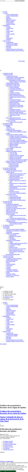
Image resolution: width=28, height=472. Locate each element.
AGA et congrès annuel (12, 14)
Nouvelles (8, 47)
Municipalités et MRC (14, 104)
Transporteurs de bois (14, 115)
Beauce (8, 262)
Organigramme (10, 22)
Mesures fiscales (10, 172)
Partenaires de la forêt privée (16, 106)
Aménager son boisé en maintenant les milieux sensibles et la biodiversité (18, 136)
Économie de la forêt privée (13, 84)
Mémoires (8, 46)
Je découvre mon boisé (11, 76)
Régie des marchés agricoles (16, 112)
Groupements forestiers (15, 99)
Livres (7, 35)
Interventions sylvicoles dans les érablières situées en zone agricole (17, 81)
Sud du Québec (10, 276)
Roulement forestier (14, 191)
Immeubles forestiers (14, 179)
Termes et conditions (10, 471)
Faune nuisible (9, 148)
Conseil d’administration (12, 15)
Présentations (9, 38)
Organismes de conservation (16, 105)
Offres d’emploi (10, 21)
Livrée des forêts (13, 154)
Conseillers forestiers (14, 92)
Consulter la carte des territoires (14, 258)
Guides (8, 32)
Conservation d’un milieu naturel (17, 200)
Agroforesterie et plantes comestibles (15, 77)
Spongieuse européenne (15, 158)
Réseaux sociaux (13, 247)
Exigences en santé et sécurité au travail (16, 208)
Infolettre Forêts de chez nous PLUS (15, 50)
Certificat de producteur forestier (14, 170)
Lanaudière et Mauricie (12, 269)
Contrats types (9, 28)
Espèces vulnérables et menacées (17, 143)
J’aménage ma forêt (8, 73)
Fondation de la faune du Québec (17, 97)
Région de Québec (10, 274)
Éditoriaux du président (12, 43)
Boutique (8, 27)
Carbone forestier (10, 129)
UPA (10, 116)
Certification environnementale (13, 130)
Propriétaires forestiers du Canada (17, 111)
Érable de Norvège (14, 163)
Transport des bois (10, 221)
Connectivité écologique (15, 138)
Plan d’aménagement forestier (13, 117)
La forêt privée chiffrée (12, 45)
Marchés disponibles (11, 209)
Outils (7, 36)
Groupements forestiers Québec (17, 101)
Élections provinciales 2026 (13, 254)
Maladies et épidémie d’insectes (14, 151)
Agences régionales (14, 87)
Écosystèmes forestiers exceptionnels (18, 141)
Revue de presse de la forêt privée (14, 49)
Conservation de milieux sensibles (14, 134)
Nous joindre (21, 61)
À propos (5, 13)
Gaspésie (8, 267)
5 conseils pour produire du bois (17, 218)
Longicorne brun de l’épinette (16, 155)
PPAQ (11, 108)
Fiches (7, 29)
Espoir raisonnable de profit (16, 177)
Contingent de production (12, 204)
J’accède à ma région (8, 255)
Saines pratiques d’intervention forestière (16, 161)
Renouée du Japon (13, 166)
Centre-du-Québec (10, 264)
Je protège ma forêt (7, 123)
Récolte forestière (10, 214)
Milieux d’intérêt (13, 145)
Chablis (8, 133)
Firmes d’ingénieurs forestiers (16, 95)
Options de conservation (15, 147)
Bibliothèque (6, 25)
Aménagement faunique (15, 197)
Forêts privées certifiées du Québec (18, 131)
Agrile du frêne (13, 152)
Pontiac (8, 272)
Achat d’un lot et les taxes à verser (17, 173)
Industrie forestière (13, 102)
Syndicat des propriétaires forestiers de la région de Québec (13, 412)
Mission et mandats (11, 20)
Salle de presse (6, 40)
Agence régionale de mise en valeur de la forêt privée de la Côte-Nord (12, 419)
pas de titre (9, 127)
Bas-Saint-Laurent (10, 261)
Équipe (8, 17)
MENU (2, 287)
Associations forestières (15, 88)
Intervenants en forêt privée (13, 85)
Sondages (8, 39)
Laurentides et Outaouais (12, 271)
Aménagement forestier (15, 198)
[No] (16, 471)
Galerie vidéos (9, 31)
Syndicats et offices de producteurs (17, 113)
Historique (8, 18)
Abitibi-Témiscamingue (12, 260)
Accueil (5, 11)
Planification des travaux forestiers (17, 119)
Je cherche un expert (8, 225)
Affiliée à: (2, 452)
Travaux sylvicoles (10, 120)
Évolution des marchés (11, 207)
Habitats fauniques (13, 144)
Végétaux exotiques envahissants (14, 162)
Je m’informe (6, 226)
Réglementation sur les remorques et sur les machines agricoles (18, 223)
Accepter (3, 471)
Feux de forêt (9, 150)
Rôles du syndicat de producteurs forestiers (16, 219)
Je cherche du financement (9, 168)
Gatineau (8, 268)
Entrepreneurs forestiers (15, 94)
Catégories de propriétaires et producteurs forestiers (16, 175)
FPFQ (10, 98)
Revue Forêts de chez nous (16, 250)
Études (11, 241)
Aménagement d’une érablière (13, 78)
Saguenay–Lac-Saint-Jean (12, 275)
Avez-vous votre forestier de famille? (15, 229)
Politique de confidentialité (6, 461)
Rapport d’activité (10, 24)
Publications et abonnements (13, 240)
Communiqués (9, 42)
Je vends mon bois (7, 201)
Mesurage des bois (10, 211)
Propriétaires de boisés (14, 109)
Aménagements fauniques (12, 83)
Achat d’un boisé (13, 195)
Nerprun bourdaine (14, 165)
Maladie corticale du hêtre (15, 156)
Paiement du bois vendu (12, 212)
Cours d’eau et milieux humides (17, 140)
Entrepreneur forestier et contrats (14, 205)
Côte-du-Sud (9, 265)
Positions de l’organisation (12, 233)
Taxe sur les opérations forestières (17, 193)
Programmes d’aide (11, 194)
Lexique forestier (10, 34)
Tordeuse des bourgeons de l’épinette (18, 159)
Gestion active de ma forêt (15, 122)
